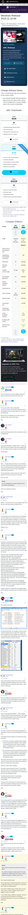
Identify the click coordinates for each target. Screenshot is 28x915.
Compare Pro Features (8, 377)
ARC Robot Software (11, 23)
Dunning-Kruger (9, 496)
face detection (9, 340)
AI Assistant (14, 4)
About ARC (7, 63)
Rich (6, 690)
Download (14, 140)
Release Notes (21, 23)
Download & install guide (19, 214)
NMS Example (12, 7)
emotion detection (4, 341)
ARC (3, 4)
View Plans (23, 232)
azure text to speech (13, 341)
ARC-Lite (7, 4)
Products (3, 23)
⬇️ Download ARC (18, 63)
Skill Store (21, 4)
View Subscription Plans (8, 380)
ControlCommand (5, 409)
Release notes (13, 216)
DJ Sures (7, 597)
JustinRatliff (8, 387)
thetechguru (8, 400)
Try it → (18, 7)
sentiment (15, 340)
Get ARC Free (15, 233)
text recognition (20, 340)
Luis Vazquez (8, 424)
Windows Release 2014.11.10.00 (10, 25)
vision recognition (16, 339)
